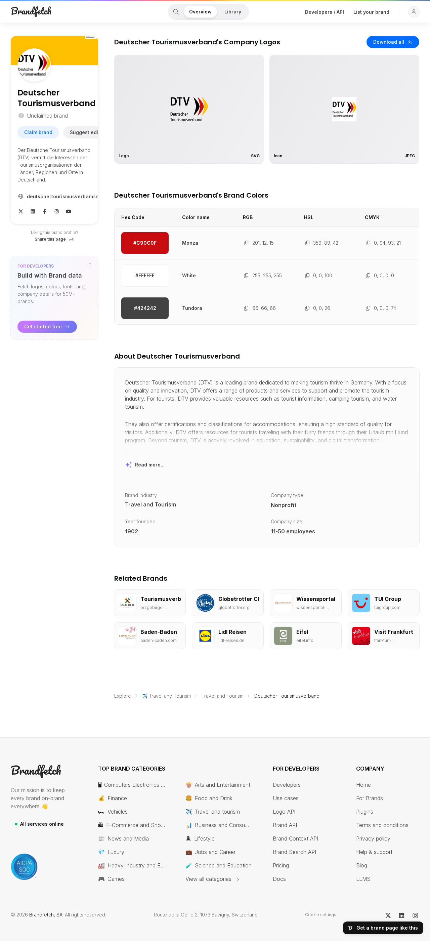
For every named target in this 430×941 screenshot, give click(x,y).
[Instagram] (56, 211)
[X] (20, 211)
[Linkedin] (33, 211)
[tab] (176, 11)
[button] (413, 11)
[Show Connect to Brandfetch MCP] (89, 265)
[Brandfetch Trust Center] (24, 866)
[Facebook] (44, 211)
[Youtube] (68, 211)
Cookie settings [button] (320, 914)
